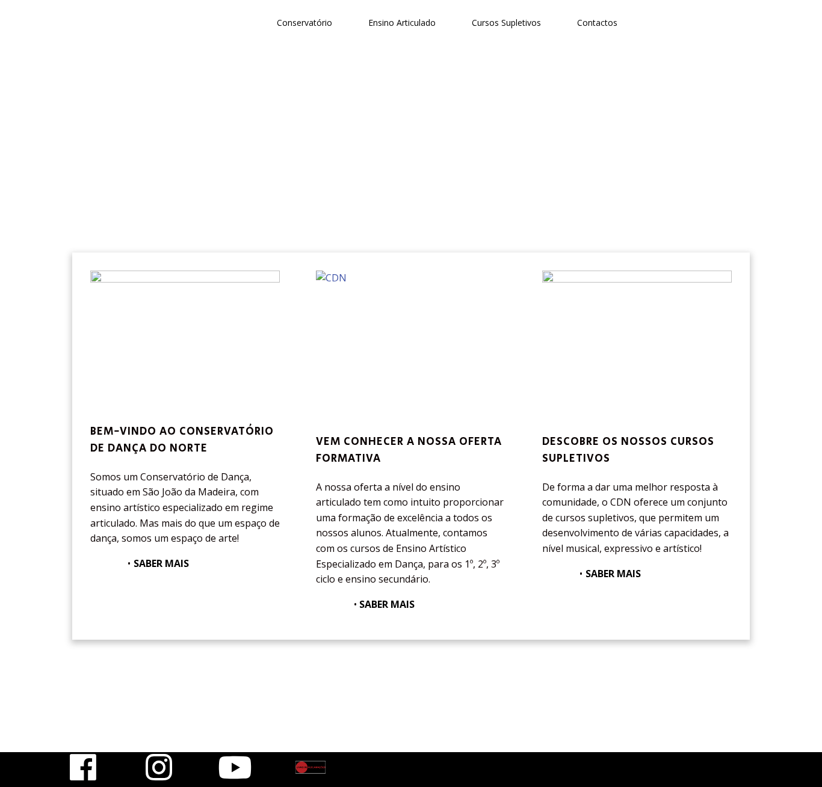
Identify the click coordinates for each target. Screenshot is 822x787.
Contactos (597, 22)
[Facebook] (83, 767)
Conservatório (304, 22)
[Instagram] (159, 767)
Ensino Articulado (402, 22)
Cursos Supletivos (506, 22)
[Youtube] (235, 767)
